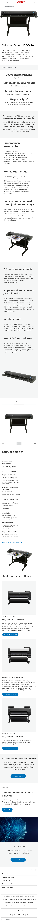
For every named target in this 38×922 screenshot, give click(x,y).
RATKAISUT (5, 787)
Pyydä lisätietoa (18, 776)
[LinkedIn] (19, 914)
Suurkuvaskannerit (8, 41)
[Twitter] (23, 914)
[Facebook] (10, 914)
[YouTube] (27, 914)
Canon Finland (18, 911)
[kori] (2, 2)
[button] (35, 443)
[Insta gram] (14, 914)
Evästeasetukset (27, 906)
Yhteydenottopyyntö (10, 634)
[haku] (7, 2)
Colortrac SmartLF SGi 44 (9, 67)
